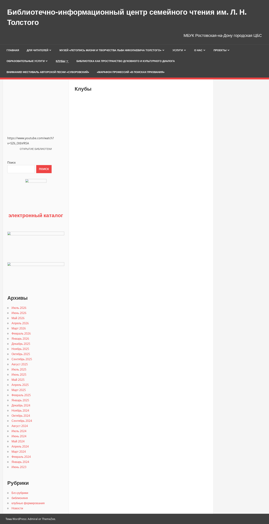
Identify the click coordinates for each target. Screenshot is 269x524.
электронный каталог (35, 215)
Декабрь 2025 (21, 344)
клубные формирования (28, 503)
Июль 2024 (19, 431)
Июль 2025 (19, 369)
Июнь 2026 (19, 313)
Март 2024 (19, 452)
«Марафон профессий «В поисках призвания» (131, 72)
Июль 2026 (19, 308)
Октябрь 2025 (21, 354)
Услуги (178, 50)
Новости (17, 508)
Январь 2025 (20, 400)
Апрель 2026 (20, 323)
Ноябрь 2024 (20, 410)
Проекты (220, 50)
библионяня (20, 498)
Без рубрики (20, 493)
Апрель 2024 (20, 446)
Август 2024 (20, 426)
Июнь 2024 (19, 436)
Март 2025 (19, 390)
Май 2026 (18, 318)
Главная (13, 50)
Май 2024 (18, 441)
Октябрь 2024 (21, 416)
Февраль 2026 (21, 333)
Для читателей (37, 50)
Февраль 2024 (21, 457)
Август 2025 (20, 364)
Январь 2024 (20, 462)
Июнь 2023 (19, 467)
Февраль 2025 (21, 395)
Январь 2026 (20, 339)
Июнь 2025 (19, 375)
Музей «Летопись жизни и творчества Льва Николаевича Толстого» (110, 50)
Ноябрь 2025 (20, 349)
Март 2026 (19, 328)
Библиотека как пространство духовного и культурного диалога (125, 61)
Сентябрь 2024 (22, 421)
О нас (198, 50)
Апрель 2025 (20, 385)
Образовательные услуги (26, 61)
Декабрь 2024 (21, 405)
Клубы (60, 61)
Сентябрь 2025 (22, 359)
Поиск (11, 162)
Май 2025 (18, 380)
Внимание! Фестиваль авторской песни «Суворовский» (48, 72)
